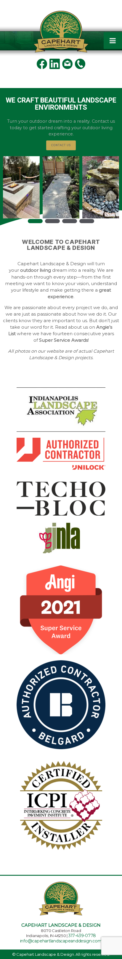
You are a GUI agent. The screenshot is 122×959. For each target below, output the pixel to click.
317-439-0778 (82, 935)
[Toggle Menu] (113, 40)
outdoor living (35, 270)
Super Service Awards (63, 340)
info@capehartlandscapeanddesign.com (61, 941)
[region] (61, 157)
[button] (21, 187)
